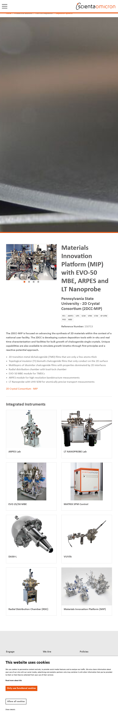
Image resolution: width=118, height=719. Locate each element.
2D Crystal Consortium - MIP (22, 388)
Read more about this (14, 680)
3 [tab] (33, 281)
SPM (90, 316)
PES (63, 316)
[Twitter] (77, 641)
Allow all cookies (16, 701)
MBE (70, 320)
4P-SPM (103, 316)
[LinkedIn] (72, 641)
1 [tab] (24, 281)
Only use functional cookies (21, 688)
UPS (77, 316)
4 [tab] (38, 281)
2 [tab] (29, 281)
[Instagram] (105, 641)
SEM (84, 316)
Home (8, 13)
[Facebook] (83, 641)
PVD (64, 320)
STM (96, 316)
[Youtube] (99, 641)
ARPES (70, 316)
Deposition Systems (64, 13)
